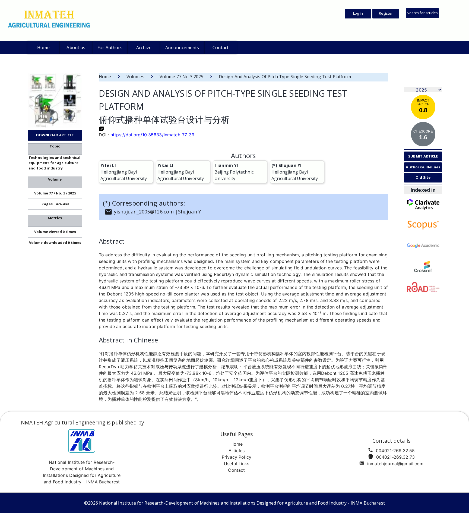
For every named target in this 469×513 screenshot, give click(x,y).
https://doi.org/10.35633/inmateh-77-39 (152, 134)
